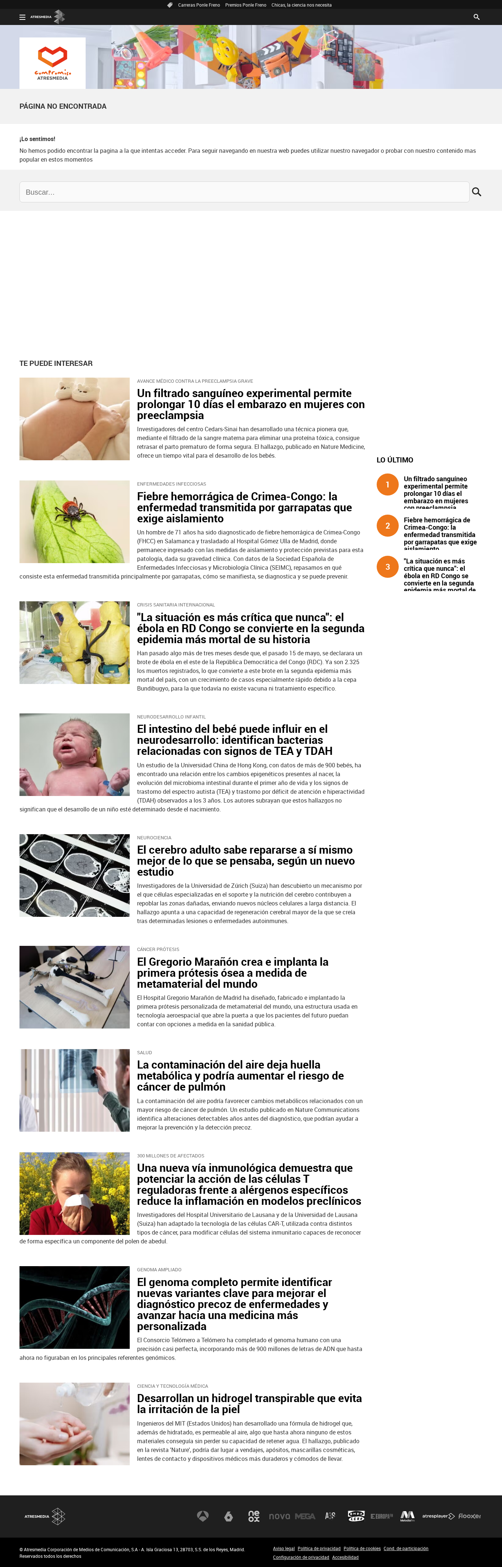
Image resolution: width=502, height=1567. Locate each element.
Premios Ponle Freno (245, 5)
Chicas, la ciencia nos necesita (302, 5)
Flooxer (470, 1516)
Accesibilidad (345, 1557)
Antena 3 (203, 1516)
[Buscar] (477, 16)
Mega (305, 1516)
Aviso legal (284, 1548)
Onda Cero (356, 1516)
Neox (254, 1516)
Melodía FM (408, 1516)
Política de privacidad (319, 1548)
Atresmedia (45, 1516)
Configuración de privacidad (301, 1557)
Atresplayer (438, 1516)
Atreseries (331, 1516)
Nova (280, 1516)
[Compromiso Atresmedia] (52, 63)
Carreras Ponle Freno (199, 5)
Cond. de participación (406, 1548)
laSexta (229, 1516)
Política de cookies (362, 1548)
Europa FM (382, 1516)
